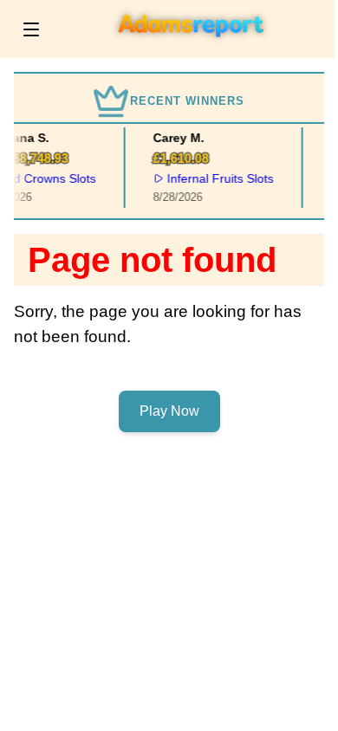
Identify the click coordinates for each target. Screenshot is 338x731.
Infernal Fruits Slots (219, 178)
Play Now (169, 411)
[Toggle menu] (31, 29)
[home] (191, 45)
